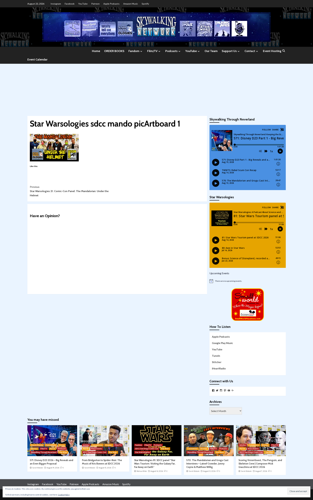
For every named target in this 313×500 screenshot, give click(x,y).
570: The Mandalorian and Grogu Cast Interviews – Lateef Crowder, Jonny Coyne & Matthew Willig (207, 464)
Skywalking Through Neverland (43, 452)
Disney (62, 445)
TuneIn (216, 355)
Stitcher (216, 362)
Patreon (95, 3)
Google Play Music (222, 343)
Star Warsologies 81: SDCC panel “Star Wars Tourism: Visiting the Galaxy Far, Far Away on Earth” (154, 464)
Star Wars (63, 452)
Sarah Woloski (37, 468)
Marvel (52, 449)
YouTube (83, 3)
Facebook (70, 3)
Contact (250, 51)
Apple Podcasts (111, 3)
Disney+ (34, 449)
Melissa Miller (142, 471)
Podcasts (171, 51)
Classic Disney (37, 445)
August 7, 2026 (261, 471)
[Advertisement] (156, 88)
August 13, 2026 (209, 471)
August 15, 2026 (105, 468)
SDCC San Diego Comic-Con (94, 452)
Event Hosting (272, 51)
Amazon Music (130, 3)
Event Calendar (37, 59)
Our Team (211, 51)
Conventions (51, 445)
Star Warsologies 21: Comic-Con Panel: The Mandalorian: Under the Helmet (69, 191)
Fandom (133, 51)
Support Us (229, 51)
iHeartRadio (219, 368)
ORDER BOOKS (114, 51)
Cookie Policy (64, 494)
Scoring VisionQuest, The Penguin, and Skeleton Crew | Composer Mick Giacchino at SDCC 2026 (260, 464)
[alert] (247, 281)
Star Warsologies (142, 452)
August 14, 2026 (156, 471)
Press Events (96, 449)
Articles (86, 445)
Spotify (145, 3)
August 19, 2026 (53, 468)
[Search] (284, 51)
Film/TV (152, 51)
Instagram (56, 3)
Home (96, 51)
